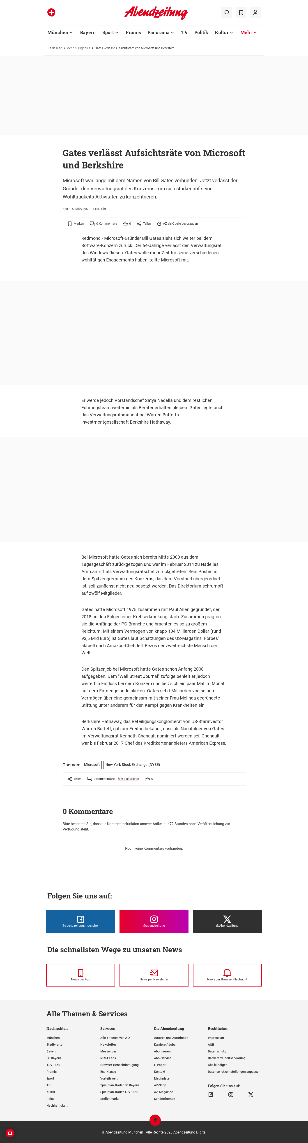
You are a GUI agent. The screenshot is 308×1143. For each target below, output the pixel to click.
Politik (201, 32)
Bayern (88, 32)
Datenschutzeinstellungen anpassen (234, 1071)
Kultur (222, 32)
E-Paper (159, 1065)
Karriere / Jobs (164, 1044)
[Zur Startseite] (156, 19)
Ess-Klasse (108, 1071)
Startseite (55, 48)
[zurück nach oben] (155, 1122)
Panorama (158, 32)
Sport (108, 32)
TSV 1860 (53, 1065)
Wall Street (131, 676)
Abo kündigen (218, 1065)
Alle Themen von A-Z (115, 1038)
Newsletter (108, 1044)
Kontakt (159, 1071)
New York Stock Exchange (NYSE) (133, 765)
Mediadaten (162, 1078)
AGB (211, 1044)
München (57, 32)
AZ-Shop (160, 1085)
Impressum (216, 1038)
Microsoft (170, 260)
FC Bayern (53, 1058)
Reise (50, 1099)
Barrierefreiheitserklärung (227, 1058)
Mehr (246, 32)
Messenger (108, 1051)
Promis (133, 32)
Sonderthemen (164, 1099)
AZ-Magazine (163, 1092)
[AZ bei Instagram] (231, 1095)
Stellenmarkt (109, 1099)
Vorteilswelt (109, 1078)
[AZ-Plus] (51, 12)
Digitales (84, 48)
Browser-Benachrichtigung (119, 1065)
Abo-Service (162, 1058)
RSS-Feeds (108, 1058)
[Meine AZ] (255, 12)
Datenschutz (217, 1051)
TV (184, 32)
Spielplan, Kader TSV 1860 (119, 1092)
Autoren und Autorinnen (171, 1038)
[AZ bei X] (251, 1095)
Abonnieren (162, 1051)
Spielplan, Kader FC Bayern (119, 1085)
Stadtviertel (54, 1044)
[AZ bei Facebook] (211, 1095)
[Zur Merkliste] (241, 12)
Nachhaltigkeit (57, 1105)
